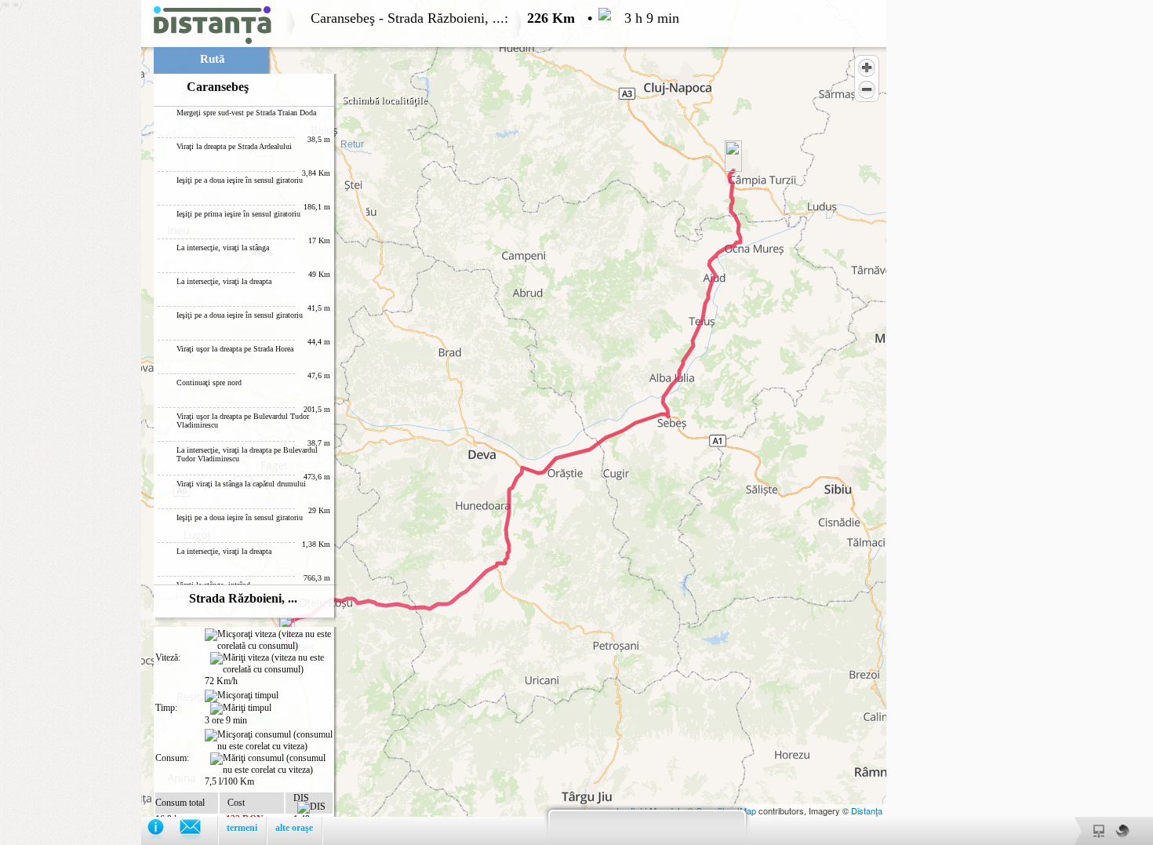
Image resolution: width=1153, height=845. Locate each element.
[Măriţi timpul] (240, 708)
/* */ (339, 422)
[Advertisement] (70, 235)
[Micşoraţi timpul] (241, 696)
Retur (352, 144)
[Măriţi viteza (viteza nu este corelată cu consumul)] (271, 664)
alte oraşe (294, 827)
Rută (212, 59)
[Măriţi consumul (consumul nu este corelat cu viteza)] (271, 764)
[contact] (198, 830)
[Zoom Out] (866, 89)
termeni (242, 827)
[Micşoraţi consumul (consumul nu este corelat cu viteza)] (269, 740)
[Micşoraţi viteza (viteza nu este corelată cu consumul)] (269, 640)
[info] (163, 830)
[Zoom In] (866, 67)
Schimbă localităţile (384, 100)
